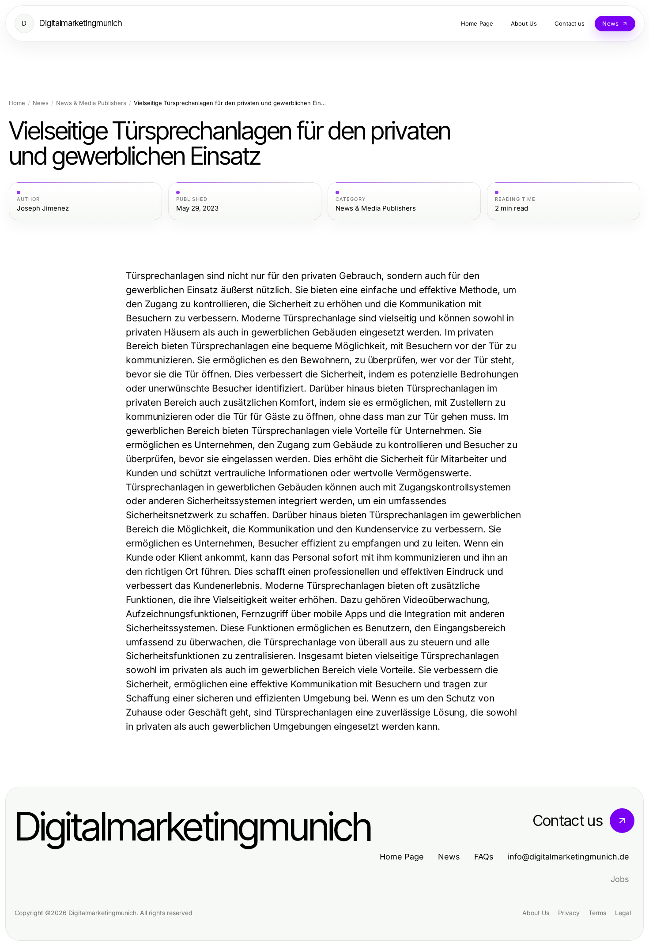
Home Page (402, 856)
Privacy (569, 912)
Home (17, 103)
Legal (623, 912)
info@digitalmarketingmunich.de (568, 856)
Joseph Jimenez (43, 208)
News (41, 103)
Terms (597, 912)
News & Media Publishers (91, 103)
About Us (535, 912)
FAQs (484, 856)
